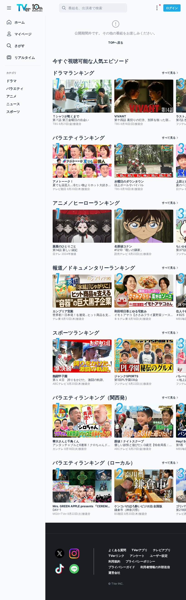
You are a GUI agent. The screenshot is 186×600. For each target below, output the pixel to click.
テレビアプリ (162, 550)
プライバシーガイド (121, 567)
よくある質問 (117, 550)
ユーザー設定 (159, 555)
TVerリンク (116, 555)
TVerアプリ (139, 550)
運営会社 (114, 572)
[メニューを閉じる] (9, 8)
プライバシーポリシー (140, 561)
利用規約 (114, 561)
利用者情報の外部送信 (155, 567)
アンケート (137, 555)
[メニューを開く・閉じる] (157, 8)
